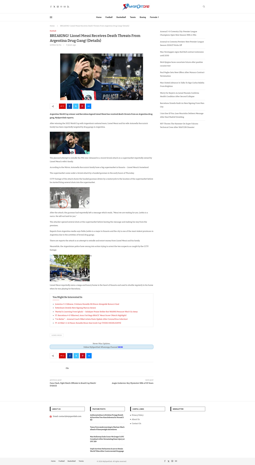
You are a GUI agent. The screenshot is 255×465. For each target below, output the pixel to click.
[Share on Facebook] (69, 106)
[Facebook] (51, 7)
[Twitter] (54, 7)
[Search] (204, 7)
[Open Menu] (51, 17)
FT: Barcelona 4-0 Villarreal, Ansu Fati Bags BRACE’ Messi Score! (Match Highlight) (90, 315)
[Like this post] (63, 106)
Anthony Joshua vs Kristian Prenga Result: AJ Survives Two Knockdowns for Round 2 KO (107, 417)
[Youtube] (61, 7)
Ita (67, 368)
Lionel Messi (57, 335)
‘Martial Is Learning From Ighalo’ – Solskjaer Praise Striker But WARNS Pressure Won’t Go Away (96, 312)
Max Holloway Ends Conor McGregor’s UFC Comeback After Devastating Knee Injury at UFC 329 (107, 439)
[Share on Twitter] (75, 106)
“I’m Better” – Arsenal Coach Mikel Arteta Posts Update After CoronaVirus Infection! (91, 319)
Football (108, 17)
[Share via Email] (88, 106)
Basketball (121, 17)
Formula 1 (154, 17)
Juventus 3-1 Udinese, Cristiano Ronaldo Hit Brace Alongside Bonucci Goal (87, 304)
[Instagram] (58, 7)
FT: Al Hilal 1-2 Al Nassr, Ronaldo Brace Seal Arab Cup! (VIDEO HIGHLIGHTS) (88, 323)
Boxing (143, 17)
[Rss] (68, 7)
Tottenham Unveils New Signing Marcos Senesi (75, 308)
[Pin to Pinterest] (82, 106)
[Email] (65, 7)
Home (98, 17)
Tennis (133, 17)
